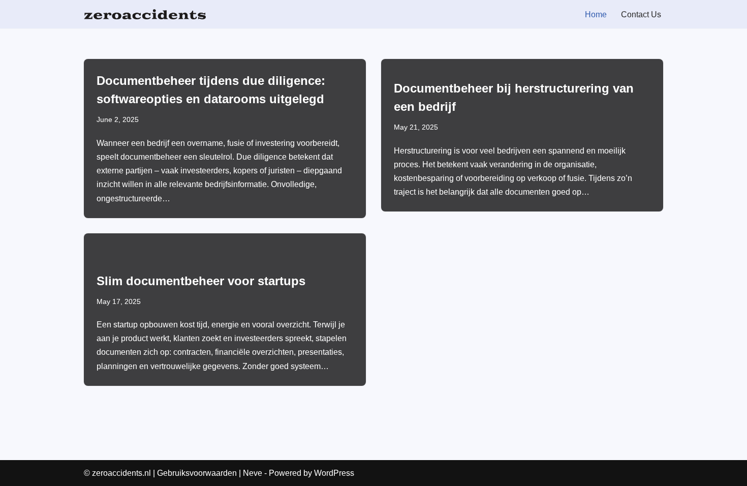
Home (596, 14)
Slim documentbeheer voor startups (201, 281)
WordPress (334, 473)
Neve (252, 473)
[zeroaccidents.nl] (145, 14)
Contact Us (641, 14)
